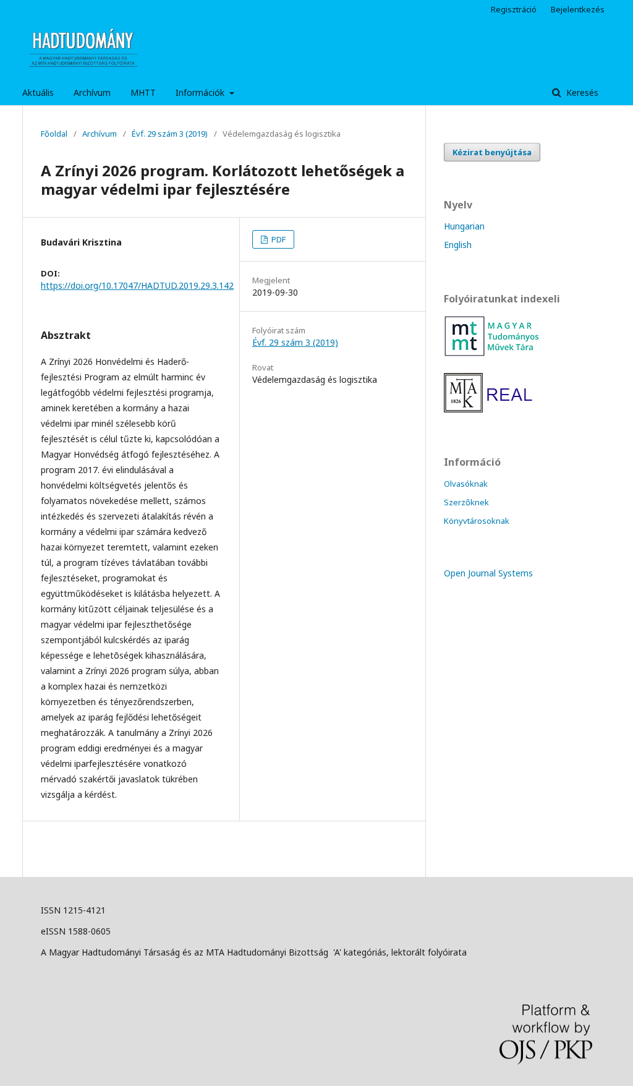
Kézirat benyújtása (492, 152)
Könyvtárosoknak (476, 520)
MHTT (143, 92)
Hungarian (464, 226)
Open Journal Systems (488, 573)
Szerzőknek (466, 502)
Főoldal (54, 133)
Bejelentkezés (578, 9)
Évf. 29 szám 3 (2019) (170, 133)
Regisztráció (514, 9)
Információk (201, 92)
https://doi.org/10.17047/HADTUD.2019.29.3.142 (137, 285)
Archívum (92, 92)
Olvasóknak (466, 483)
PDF (278, 239)
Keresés (581, 92)
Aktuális (38, 92)
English (458, 244)
